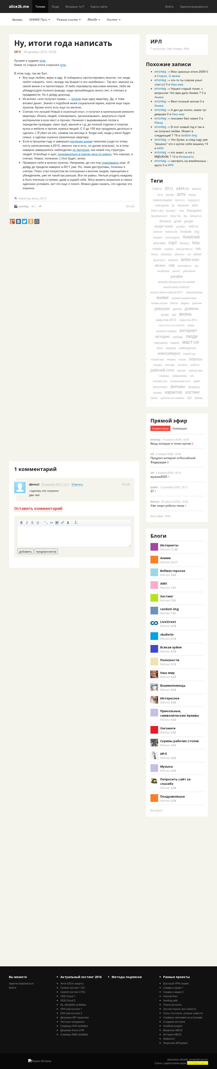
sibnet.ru (180, 254)
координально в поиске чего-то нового (84, 154)
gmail (177, 221)
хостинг (192, 392)
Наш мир (177, 84)
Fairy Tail (175, 216)
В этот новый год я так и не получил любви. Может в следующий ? (179, 131)
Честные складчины (72, 1021)
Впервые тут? (74, 6)
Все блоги (156, 810)
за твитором (80, 149)
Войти (169, 6)
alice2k (170, 194)
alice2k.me (19, 6)
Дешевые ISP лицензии (74, 1017)
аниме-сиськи (159, 303)
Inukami (157, 237)
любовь (177, 337)
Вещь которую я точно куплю (170, 443)
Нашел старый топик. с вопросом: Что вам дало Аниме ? (178, 90)
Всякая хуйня (171, 647)
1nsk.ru (157, 188)
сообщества (160, 381)
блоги (174, 303)
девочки (197, 303)
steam (198, 254)
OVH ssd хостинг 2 (71, 1013)
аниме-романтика (184, 298)
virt (152, 454)
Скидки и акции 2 (173, 992)
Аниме (159, 97)
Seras (154, 254)
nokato (156, 249)
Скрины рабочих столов (179, 741)
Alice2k (93, 19)
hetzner (158, 231)
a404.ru (182, 188)
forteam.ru (196, 216)
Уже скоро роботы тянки (167, 505)
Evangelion (194, 210)
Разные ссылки (68, 19)
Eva (181, 210)
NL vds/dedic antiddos (73, 1004)
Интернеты (186, 156)
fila (185, 216)
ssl (189, 254)
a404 (160, 148)
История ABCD (172, 1034)
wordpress (163, 271)
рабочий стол (162, 370)
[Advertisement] (86, 233)
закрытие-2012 (166, 320)
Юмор (158, 122)
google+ (181, 226)
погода (170, 364)
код (51, 522)
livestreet (191, 237)
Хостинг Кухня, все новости (179, 1009)
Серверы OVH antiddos (74, 1026)
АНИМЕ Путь (38, 19)
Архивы (17, 19)
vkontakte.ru (185, 265)
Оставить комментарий (38, 508)
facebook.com (159, 216)
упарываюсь (110, 162)
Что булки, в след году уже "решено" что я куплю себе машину (181, 141)
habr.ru (193, 226)
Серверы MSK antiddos (74, 1034)
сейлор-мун (196, 370)
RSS (186, 48)
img (196, 231)
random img (189, 135)
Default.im (169, 1038)
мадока (175, 342)
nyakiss (168, 249)
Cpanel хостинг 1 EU (72, 987)
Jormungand (172, 237)
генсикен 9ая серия (184, 118)
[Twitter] (24, 221)
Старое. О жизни (168, 76)
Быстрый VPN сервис (176, 983)
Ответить (77, 484)
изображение (57, 522)
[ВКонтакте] (18, 221)
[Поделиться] (40, 206)
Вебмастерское (172, 571)
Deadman (183, 205)
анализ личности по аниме (176, 281)
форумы (194, 386)
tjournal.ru (159, 260)
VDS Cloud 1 (67, 996)
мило (160, 348)
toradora (173, 260)
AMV (163, 583)
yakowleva (189, 271)
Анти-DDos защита (71, 983)
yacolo (176, 271)
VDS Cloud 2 (67, 1000)
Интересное (169, 698)
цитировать (46, 522)
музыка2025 (158, 476)
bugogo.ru (194, 200)
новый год (24, 198)
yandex (176, 276)
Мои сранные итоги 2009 (188, 71)
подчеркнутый (38, 522)
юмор (198, 398)
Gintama (165, 221)
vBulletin (160, 265)
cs (173, 205)
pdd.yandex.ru (184, 249)
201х (169, 188)
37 (152, 491)
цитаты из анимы (172, 398)
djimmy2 (34, 484)
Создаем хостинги (174, 1021)
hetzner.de (171, 231)
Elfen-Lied (157, 210)
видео (185, 303)
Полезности (169, 660)
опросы (195, 359)
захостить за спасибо (172, 325)
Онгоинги (167, 728)
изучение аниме (81, 141)
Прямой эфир (168, 420)
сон (192, 375)
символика (179, 375)
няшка (171, 359)
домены (192, 308)
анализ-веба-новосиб (176, 287)
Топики (40, 6)
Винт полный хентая (185, 101)
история (162, 336)
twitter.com (190, 259)
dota (195, 205)
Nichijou (184, 243)
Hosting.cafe (170, 1000)
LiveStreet (168, 622)
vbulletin (167, 634)
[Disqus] (74, 297)
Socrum (154, 501)
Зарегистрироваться (194, 6)
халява (157, 392)
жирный (21, 522)
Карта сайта (99, 6)
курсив (27, 522)
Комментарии (160, 428)
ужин (196, 381)
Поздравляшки (172, 796)
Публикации (179, 428)
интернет (188, 330)
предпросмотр (46, 551)
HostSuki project (172, 1026)
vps (197, 265)
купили (76, 98)
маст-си (190, 341)
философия (160, 386)
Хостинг (112, 19)
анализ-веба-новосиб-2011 (166, 292)
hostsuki (185, 231)
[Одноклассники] (30, 221)
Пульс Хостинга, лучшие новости (183, 1013)
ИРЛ (17, 52)
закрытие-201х (188, 320)
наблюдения (187, 348)
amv (181, 193)
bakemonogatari (162, 200)
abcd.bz (196, 188)
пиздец (157, 364)
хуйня (154, 398)
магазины (161, 342)
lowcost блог (170, 996)
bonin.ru (180, 200)
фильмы (177, 386)
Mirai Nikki (159, 243)
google (188, 221)
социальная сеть (180, 381)
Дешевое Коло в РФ (72, 1030)
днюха (177, 308)
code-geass (162, 205)
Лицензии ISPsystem (175, 1043)
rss (198, 248)
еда (174, 314)
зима (191, 325)
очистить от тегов (76, 522)
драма (165, 314)
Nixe (196, 242)
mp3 (172, 242)
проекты (183, 364)
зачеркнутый (32, 522)
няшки (182, 359)
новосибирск (169, 353)
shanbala (166, 254)
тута (42, 60)
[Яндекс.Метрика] (39, 1061)
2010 (43, 198)
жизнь (35, 198)
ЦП (189, 398)
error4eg (24, 206)
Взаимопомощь (173, 685)
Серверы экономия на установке (183, 1017)
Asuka (192, 194)
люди (192, 336)
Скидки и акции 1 (173, 987)
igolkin (154, 487)
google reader (163, 226)
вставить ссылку (62, 522)
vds (172, 265)
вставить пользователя (68, 522)
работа (195, 364)
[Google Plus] (12, 221)
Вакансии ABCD (172, 1030)
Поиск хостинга (172, 1004)
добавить (25, 551)
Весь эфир (156, 516)
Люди (55, 6)
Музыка (166, 766)
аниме (162, 297)
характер (173, 392)
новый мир (157, 359)
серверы (164, 375)
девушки (162, 308)
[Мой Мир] (36, 221)
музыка (171, 348)
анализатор (194, 292)
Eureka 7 (171, 210)
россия (181, 370)
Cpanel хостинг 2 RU (72, 992)
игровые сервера (166, 331)
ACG (160, 194)
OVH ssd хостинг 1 (71, 1009)
